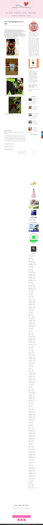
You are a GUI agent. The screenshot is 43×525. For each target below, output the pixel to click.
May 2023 (31, 294)
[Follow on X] (24, 520)
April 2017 (31, 408)
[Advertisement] (14, 120)
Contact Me (28, 15)
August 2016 (31, 420)
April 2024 (31, 283)
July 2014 (31, 460)
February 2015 (32, 449)
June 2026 (31, 256)
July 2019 (31, 365)
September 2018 (32, 381)
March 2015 (31, 448)
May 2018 (31, 387)
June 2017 (31, 404)
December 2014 (32, 452)
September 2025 (32, 264)
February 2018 (32, 392)
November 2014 (32, 454)
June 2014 (31, 462)
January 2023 (32, 301)
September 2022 (32, 307)
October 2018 (32, 379)
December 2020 (32, 339)
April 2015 (31, 446)
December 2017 (32, 395)
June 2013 (31, 481)
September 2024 (32, 280)
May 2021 (31, 331)
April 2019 (31, 369)
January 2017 (32, 412)
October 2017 (32, 398)
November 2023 (32, 285)
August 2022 (31, 309)
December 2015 (32, 433)
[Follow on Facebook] (18, 520)
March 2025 (31, 271)
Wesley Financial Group (32, 81)
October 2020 (32, 342)
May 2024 (31, 282)
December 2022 (32, 302)
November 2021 (32, 322)
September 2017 (32, 400)
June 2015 (31, 443)
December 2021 (32, 320)
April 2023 (31, 296)
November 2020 (32, 341)
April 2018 (31, 389)
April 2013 (31, 484)
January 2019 (32, 374)
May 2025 (31, 269)
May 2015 (31, 444)
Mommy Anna (7, 25)
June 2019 (31, 366)
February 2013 (32, 487)
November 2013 (32, 473)
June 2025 (31, 267)
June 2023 (31, 293)
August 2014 (31, 459)
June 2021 (31, 330)
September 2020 (32, 344)
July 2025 (31, 266)
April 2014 (31, 465)
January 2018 (32, 393)
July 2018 (31, 384)
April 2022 (31, 315)
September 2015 (32, 438)
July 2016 (31, 422)
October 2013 (32, 475)
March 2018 (31, 390)
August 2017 (31, 401)
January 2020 (32, 355)
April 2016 (31, 427)
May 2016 (31, 425)
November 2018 (32, 377)
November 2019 (32, 358)
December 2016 (32, 414)
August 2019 (31, 363)
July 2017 (31, 403)
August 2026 (31, 255)
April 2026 (31, 259)
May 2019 (31, 368)
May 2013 (31, 483)
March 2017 (31, 409)
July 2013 (31, 479)
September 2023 (32, 288)
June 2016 (31, 424)
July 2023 (31, 291)
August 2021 (31, 326)
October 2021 (32, 323)
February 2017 (32, 411)
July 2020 (31, 345)
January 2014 (32, 470)
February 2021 (32, 336)
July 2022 (31, 310)
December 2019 (32, 357)
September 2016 (32, 419)
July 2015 (31, 441)
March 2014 (31, 467)
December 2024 (32, 275)
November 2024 (32, 277)
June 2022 (31, 312)
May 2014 (31, 463)
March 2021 (31, 334)
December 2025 (32, 263)
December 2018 (32, 376)
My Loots (20, 25)
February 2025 (32, 272)
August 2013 (31, 478)
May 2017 (31, 406)
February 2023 (32, 299)
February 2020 (32, 353)
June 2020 (31, 347)
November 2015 (32, 435)
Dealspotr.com (33, 243)
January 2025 (32, 274)
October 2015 (32, 436)
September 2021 (32, 325)
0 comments (22, 25)
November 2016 (32, 416)
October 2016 (32, 417)
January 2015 (32, 451)
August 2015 (31, 440)
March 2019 (31, 371)
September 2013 (32, 476)
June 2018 (31, 385)
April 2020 (31, 350)
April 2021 (31, 333)
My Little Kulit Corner (15, 25)
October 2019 (32, 360)
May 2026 (31, 258)
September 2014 (32, 457)
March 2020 (31, 352)
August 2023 (31, 290)
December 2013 (32, 471)
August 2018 (31, 382)
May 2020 (31, 349)
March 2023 (31, 298)
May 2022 (31, 314)
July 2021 (31, 328)
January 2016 (32, 432)
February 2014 (32, 468)
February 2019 (32, 373)
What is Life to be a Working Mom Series (18, 15)
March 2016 (31, 428)
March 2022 (31, 317)
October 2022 (32, 306)
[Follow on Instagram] (21, 520)
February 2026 (32, 261)
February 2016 (32, 430)
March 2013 (31, 486)
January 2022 (32, 318)
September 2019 (32, 361)
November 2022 (32, 304)
